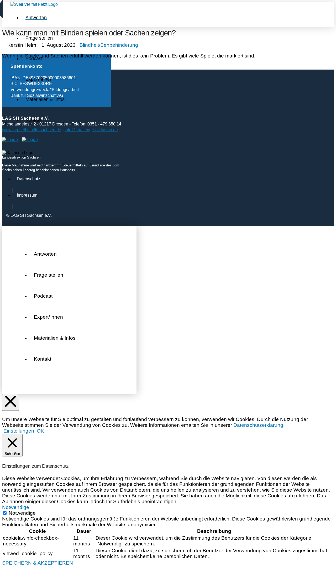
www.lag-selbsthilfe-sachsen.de (31, 130)
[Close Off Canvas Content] (10, 402)
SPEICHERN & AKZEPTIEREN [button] (37, 563)
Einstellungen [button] (18, 431)
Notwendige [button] (15, 507)
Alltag (8, 66)
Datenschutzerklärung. (259, 425)
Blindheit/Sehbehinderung (109, 45)
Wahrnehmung (48, 66)
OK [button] (40, 431)
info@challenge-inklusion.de (91, 130)
